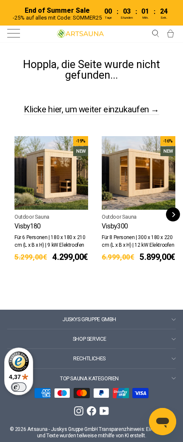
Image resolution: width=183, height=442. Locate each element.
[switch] (18, 387)
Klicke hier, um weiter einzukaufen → (91, 109)
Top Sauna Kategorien (89, 378)
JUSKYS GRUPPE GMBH (89, 319)
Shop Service (89, 339)
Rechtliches (89, 358)
